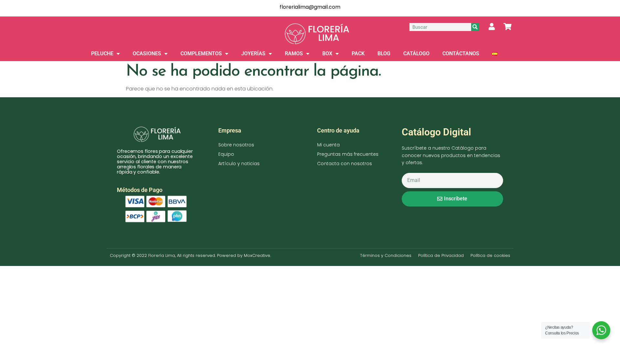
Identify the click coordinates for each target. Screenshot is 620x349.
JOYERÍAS (253, 53)
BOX (327, 53)
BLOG (383, 53)
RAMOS (294, 53)
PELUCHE (102, 53)
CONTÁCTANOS (460, 53)
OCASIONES (147, 53)
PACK (358, 53)
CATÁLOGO (416, 53)
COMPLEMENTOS (201, 53)
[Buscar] (475, 27)
